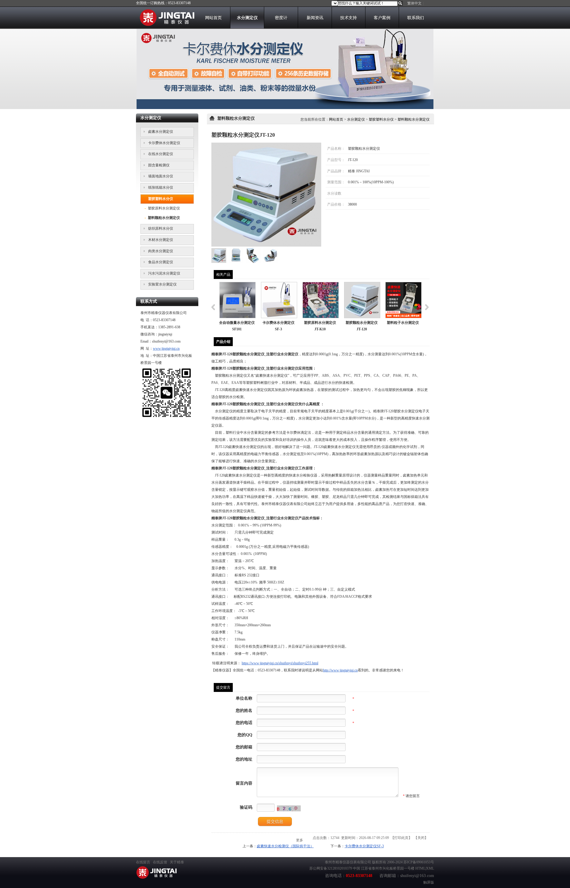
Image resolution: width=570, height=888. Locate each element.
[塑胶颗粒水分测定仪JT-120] (218, 262)
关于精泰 (177, 862)
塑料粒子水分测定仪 (403, 323)
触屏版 (428, 882)
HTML (420, 868)
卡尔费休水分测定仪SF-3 (364, 846)
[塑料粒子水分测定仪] (403, 300)
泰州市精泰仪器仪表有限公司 (348, 862)
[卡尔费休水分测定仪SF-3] (279, 300)
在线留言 (143, 862)
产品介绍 (223, 342)
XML (430, 868)
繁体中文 (414, 3)
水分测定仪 (356, 119)
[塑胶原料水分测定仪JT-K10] (320, 300)
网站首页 (336, 119)
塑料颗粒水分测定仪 (414, 119)
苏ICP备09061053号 (418, 862)
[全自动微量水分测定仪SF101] (237, 300)
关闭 (421, 838)
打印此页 (401, 838)
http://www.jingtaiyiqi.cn (340, 670)
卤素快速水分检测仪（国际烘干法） (285, 846)
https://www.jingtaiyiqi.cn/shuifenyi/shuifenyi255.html (280, 663)
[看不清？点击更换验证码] (289, 808)
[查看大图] (266, 195)
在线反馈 (160, 862)
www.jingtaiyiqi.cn (166, 348)
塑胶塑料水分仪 (381, 119)
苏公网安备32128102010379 (330, 868)
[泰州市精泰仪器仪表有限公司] (165, 25)
